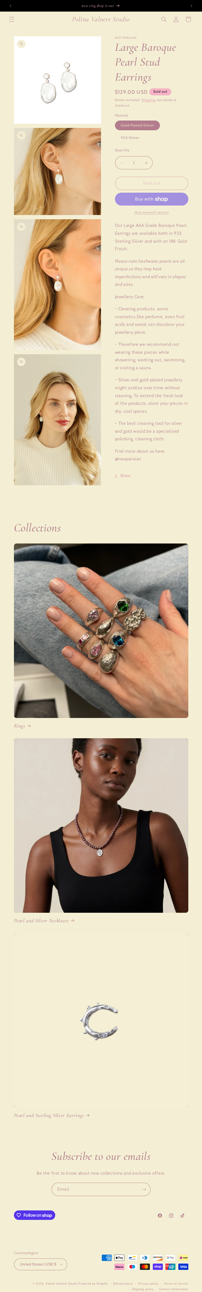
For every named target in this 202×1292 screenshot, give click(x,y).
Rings (19, 726)
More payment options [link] (151, 212)
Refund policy (123, 1283)
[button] (12, 19)
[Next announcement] (191, 6)
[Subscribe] (144, 1189)
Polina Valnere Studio (61, 1283)
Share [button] (125, 475)
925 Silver (133, 139)
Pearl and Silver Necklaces (41, 920)
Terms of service (176, 1283)
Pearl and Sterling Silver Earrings (49, 1115)
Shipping (148, 100)
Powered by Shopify (93, 1283)
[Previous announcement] (10, 6)
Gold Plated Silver (140, 126)
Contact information (173, 1289)
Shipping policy (143, 1289)
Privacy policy (148, 1283)
